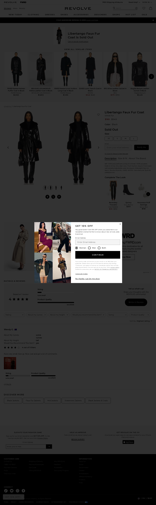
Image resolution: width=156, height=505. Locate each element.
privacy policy (115, 267)
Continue (98, 255)
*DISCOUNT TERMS (81, 274)
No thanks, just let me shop (87, 279)
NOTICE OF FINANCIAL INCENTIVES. (106, 269)
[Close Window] (120, 224)
